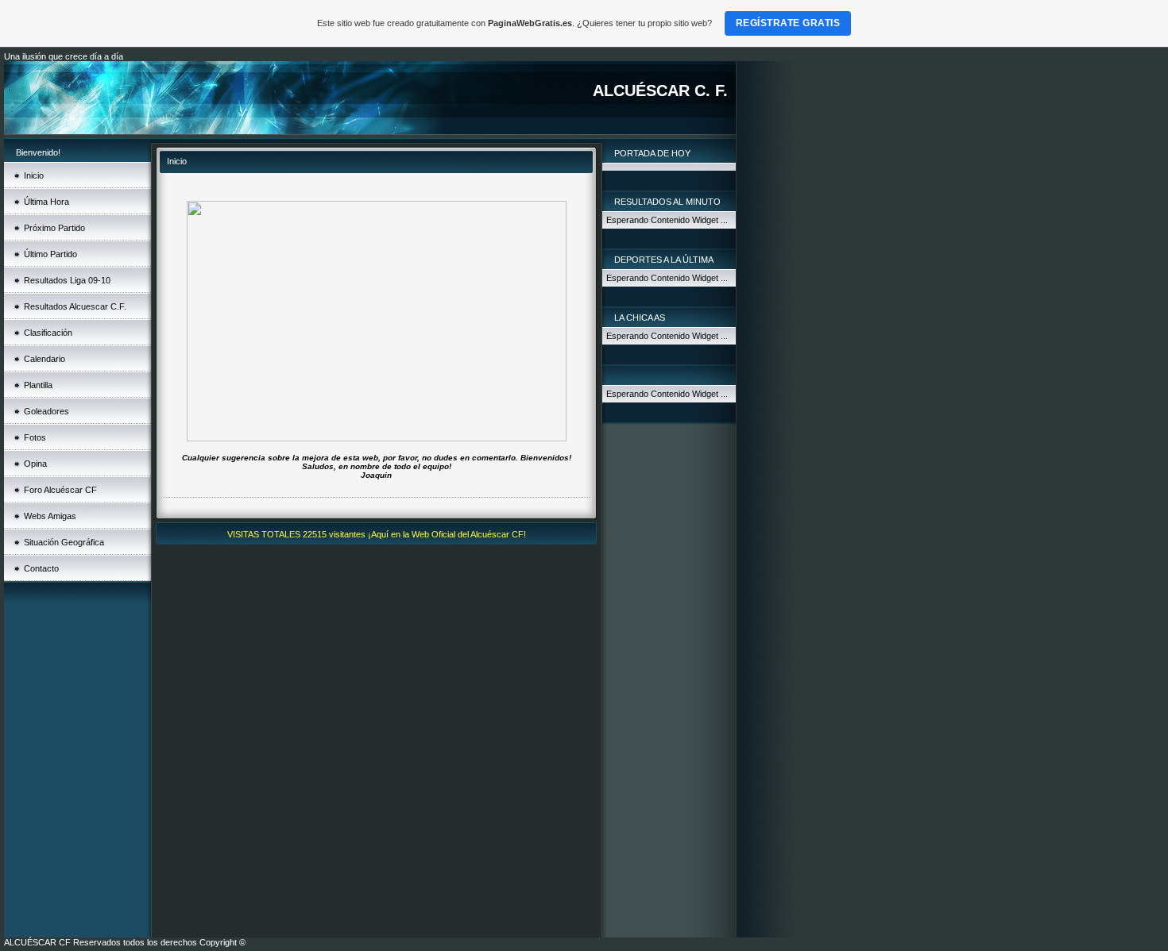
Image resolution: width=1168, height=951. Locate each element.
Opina (35, 463)
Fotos (35, 437)
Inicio (34, 175)
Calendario (44, 359)
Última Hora (46, 201)
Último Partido (50, 254)
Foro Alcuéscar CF (60, 490)
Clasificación (48, 332)
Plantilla (38, 385)
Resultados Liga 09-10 (67, 280)
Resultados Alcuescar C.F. (75, 306)
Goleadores (46, 411)
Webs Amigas (50, 516)
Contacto (41, 568)
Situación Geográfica (64, 542)
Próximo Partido (54, 228)
